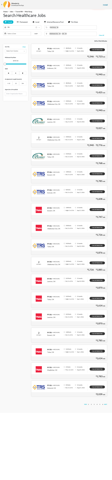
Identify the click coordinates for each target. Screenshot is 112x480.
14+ (23, 83)
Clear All (101, 35)
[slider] (5, 64)
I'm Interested (97, 49)
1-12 (8, 83)
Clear (24, 47)
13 (16, 83)
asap (36, 33)
